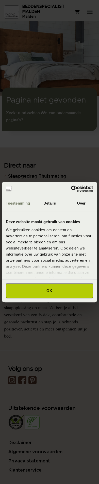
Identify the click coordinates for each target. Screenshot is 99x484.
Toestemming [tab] (18, 203)
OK (49, 291)
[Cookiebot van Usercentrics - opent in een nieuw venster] (71, 189)
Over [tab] (81, 203)
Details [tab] (49, 203)
